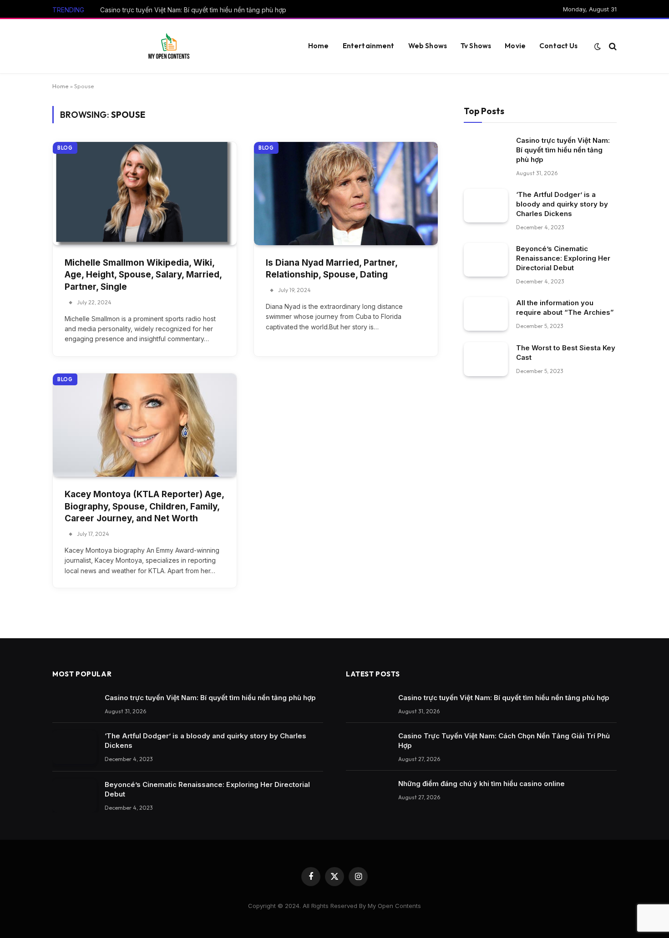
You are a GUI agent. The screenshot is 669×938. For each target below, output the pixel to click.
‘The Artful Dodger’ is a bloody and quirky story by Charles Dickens (562, 203)
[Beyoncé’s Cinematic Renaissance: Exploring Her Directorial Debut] (486, 259)
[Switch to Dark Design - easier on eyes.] (597, 46)
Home (318, 45)
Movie (515, 45)
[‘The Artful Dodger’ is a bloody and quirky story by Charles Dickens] (486, 205)
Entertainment (369, 45)
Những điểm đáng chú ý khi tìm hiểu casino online (481, 783)
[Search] (612, 46)
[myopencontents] (168, 46)
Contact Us (558, 45)
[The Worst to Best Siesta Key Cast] (486, 359)
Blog (65, 148)
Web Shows (427, 45)
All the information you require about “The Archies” (565, 307)
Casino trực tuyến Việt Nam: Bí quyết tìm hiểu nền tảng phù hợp (193, 10)
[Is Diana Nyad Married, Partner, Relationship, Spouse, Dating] (346, 193)
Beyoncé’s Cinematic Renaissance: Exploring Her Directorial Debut (563, 258)
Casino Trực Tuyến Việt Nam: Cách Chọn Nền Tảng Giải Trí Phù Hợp (504, 740)
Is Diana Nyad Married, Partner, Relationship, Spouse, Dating (331, 268)
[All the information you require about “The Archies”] (486, 314)
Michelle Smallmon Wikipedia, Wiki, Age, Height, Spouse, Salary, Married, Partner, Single (143, 274)
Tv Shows (476, 45)
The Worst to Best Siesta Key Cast (565, 352)
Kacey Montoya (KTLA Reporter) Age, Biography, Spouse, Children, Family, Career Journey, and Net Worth (144, 506)
